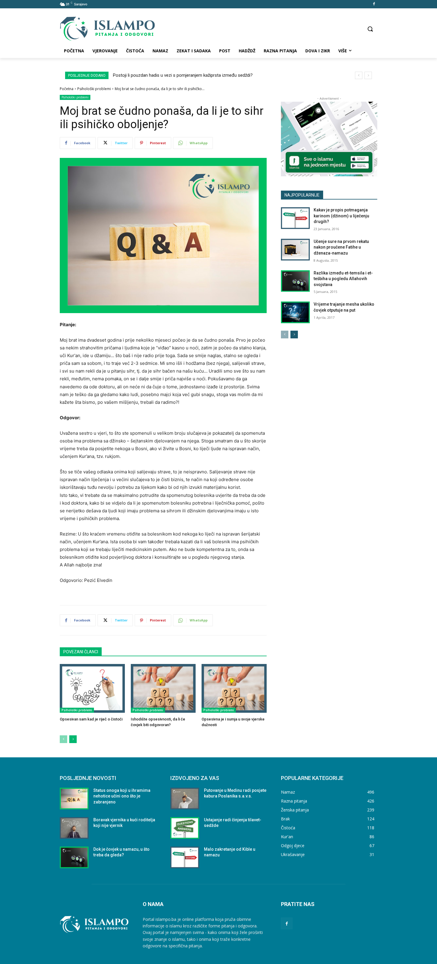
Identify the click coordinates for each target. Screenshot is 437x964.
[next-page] (73, 739)
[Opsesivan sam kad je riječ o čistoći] (92, 688)
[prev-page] (63, 739)
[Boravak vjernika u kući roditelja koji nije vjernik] (74, 828)
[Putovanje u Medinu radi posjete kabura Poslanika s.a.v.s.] (184, 798)
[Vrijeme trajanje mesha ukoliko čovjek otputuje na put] (295, 312)
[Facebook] (373, 4)
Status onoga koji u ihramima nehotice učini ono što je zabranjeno (121, 796)
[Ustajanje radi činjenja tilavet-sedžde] (184, 828)
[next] (368, 75)
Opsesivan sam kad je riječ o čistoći (91, 719)
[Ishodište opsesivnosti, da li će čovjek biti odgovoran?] (163, 688)
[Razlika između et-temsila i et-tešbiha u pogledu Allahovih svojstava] (295, 281)
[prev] (358, 75)
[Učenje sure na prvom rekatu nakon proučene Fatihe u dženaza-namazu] (295, 249)
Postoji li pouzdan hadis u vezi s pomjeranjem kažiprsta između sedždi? (183, 75)
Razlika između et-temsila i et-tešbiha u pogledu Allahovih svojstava (343, 279)
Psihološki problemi (94, 88)
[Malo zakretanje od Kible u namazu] (184, 857)
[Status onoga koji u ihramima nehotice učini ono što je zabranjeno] (74, 798)
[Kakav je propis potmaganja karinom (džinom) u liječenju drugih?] (295, 218)
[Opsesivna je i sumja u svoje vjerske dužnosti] (234, 688)
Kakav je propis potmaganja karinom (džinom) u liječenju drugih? (341, 216)
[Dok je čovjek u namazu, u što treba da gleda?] (74, 857)
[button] (370, 29)
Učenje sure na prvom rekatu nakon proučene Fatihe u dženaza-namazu (341, 247)
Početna (66, 88)
